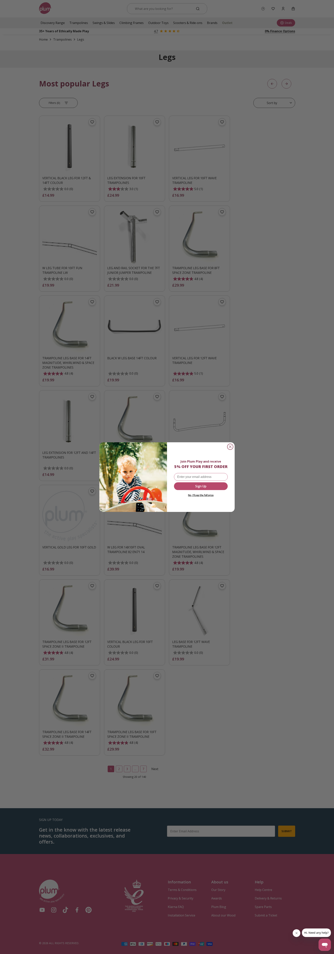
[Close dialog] (230, 447)
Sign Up (200, 486)
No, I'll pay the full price (201, 495)
